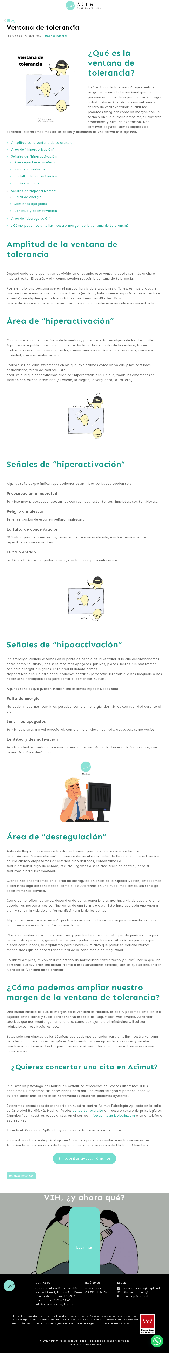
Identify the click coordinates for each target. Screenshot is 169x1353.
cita (100, 1111)
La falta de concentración (35, 176)
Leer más (84, 1247)
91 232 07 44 (92, 1288)
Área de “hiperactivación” (32, 149)
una (93, 1111)
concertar (81, 1111)
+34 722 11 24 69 (95, 1292)
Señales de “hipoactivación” (34, 191)
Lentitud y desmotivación (35, 211)
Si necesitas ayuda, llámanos (84, 1158)
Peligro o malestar (29, 169)
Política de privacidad (132, 1296)
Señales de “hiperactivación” (34, 156)
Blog (11, 20)
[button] (157, 1341)
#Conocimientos (56, 35)
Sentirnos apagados (30, 204)
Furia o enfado (26, 183)
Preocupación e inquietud (35, 162)
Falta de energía (27, 197)
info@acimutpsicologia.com (112, 1115)
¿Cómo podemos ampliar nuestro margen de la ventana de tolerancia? (69, 226)
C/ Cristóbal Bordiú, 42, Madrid (56, 1288)
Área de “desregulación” (31, 219)
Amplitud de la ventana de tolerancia (41, 143)
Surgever (95, 1344)
